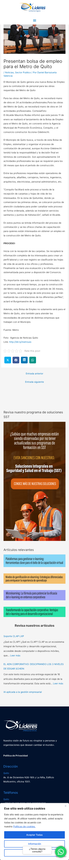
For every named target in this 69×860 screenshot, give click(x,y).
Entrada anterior (34, 373)
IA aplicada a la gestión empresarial (23, 692)
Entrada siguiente (34, 382)
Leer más (15, 655)
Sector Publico (23, 72)
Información (34, 843)
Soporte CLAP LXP (14, 636)
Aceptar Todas (34, 834)
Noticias (9, 72)
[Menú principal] (34, 20)
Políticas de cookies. (24, 826)
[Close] (65, 806)
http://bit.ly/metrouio (20, 342)
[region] (34, 831)
